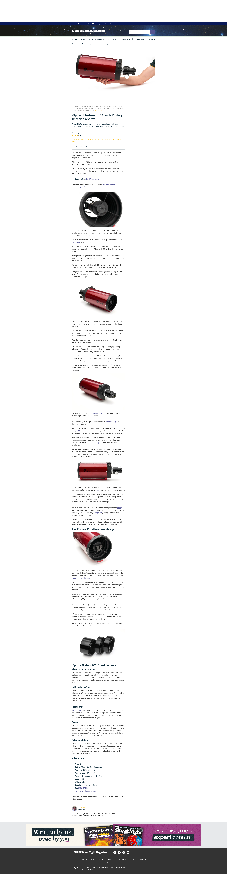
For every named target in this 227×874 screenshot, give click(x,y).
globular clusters (99, 413)
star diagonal (97, 442)
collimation (76, 242)
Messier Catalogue (85, 431)
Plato (97, 490)
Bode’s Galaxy (111, 422)
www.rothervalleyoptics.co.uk (86, 791)
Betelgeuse (97, 513)
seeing (119, 508)
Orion (111, 365)
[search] (152, 32)
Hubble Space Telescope (81, 578)
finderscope (77, 710)
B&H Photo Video (92, 179)
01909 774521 (83, 788)
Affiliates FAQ (98, 110)
